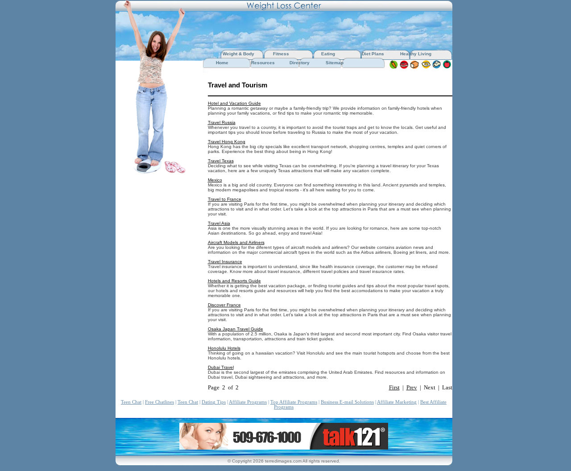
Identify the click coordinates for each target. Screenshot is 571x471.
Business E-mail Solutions (347, 402)
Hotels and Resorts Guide (234, 280)
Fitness (281, 53)
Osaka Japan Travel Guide (235, 328)
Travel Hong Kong (226, 141)
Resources (263, 62)
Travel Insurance (225, 261)
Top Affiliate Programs (293, 402)
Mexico (215, 180)
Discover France (224, 304)
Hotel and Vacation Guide (234, 103)
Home (222, 62)
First (394, 387)
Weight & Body (239, 53)
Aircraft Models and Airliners (236, 242)
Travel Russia (222, 122)
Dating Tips (214, 402)
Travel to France (224, 199)
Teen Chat (131, 402)
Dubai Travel (221, 367)
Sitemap (334, 62)
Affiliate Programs (248, 402)
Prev (411, 387)
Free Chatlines (159, 402)
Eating (328, 53)
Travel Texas (221, 160)
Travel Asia (219, 223)
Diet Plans (373, 53)
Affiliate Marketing (397, 402)
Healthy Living (415, 53)
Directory (300, 62)
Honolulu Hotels (224, 348)
